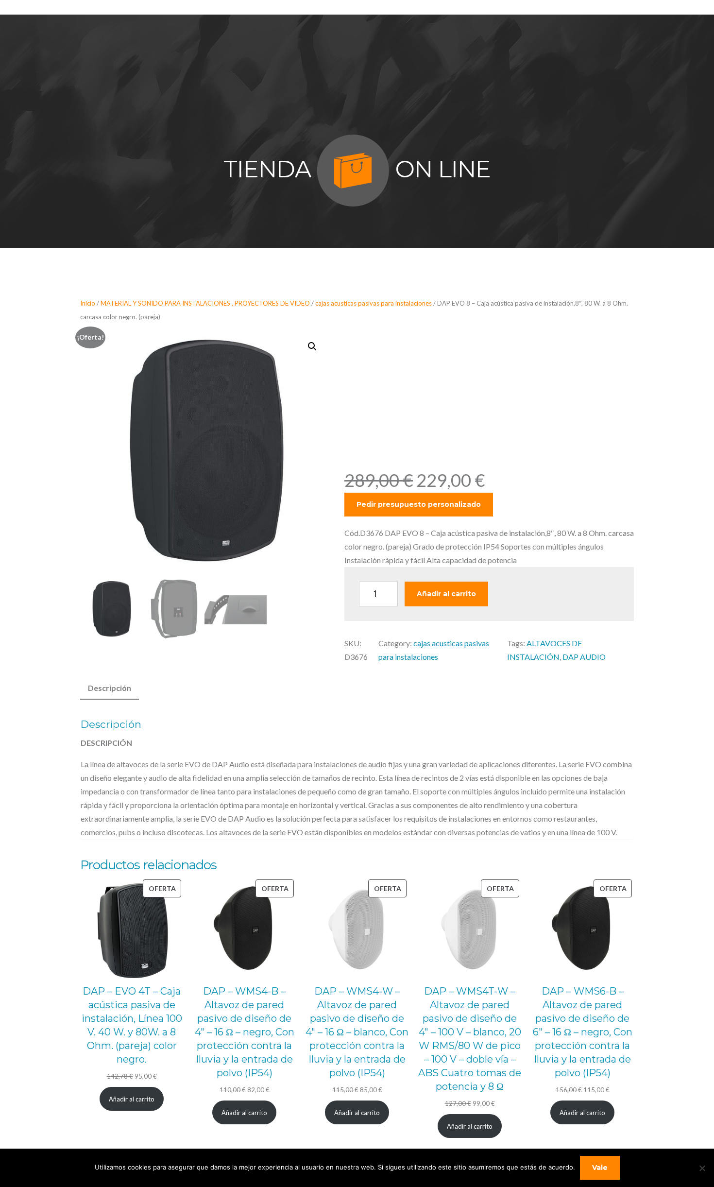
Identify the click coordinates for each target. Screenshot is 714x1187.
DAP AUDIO (584, 656)
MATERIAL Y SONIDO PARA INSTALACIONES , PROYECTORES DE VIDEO (205, 303)
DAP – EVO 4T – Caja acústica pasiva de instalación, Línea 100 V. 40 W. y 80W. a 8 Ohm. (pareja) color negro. (132, 1025)
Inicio (87, 303)
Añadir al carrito (446, 593)
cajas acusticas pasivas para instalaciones (373, 303)
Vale (600, 1167)
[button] (312, 346)
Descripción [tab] (109, 687)
